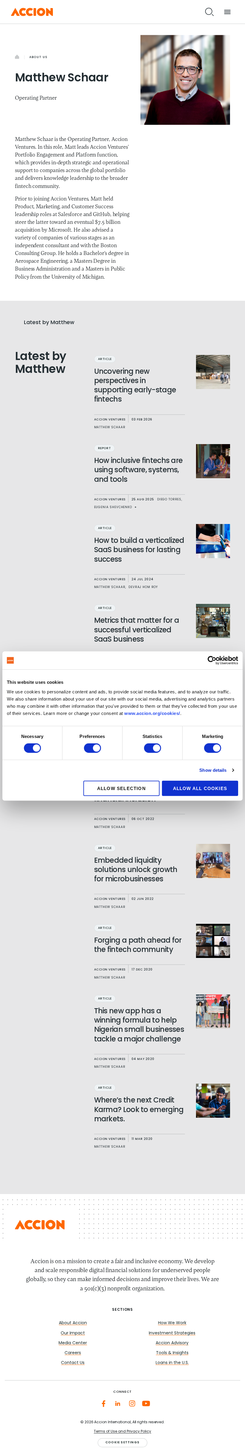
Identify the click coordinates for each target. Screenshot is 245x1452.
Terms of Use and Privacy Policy (122, 1431)
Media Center (73, 1343)
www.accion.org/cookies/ (152, 713)
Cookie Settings (122, 1442)
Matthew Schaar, (110, 587)
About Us (38, 57)
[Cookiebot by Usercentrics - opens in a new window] (212, 660)
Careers (73, 1353)
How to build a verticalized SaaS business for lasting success (139, 550)
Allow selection (121, 788)
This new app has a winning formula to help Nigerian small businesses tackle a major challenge (139, 1025)
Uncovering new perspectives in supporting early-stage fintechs (135, 386)
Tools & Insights (172, 1353)
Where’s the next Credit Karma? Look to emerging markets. (139, 1110)
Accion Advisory (172, 1343)
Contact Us (73, 1363)
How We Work (172, 1323)
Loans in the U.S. (172, 1363)
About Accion (73, 1323)
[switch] (92, 748)
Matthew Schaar (109, 427)
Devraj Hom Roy (143, 587)
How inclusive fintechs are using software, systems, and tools (138, 470)
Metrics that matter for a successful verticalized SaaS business (136, 630)
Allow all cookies (200, 788)
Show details (212, 770)
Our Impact (73, 1333)
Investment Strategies (172, 1333)
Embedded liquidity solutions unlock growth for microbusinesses (135, 870)
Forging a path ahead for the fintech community (138, 945)
